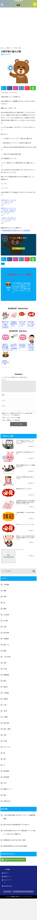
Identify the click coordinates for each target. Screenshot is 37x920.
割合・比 (6, 645)
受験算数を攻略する (15, 896)
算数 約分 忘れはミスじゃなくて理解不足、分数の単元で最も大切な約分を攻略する (9, 210)
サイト (3, 406)
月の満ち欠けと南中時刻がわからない (25, 453)
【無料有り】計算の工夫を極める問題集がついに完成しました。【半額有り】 (5, 348)
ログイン (6, 873)
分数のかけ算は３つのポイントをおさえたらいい (22, 324)
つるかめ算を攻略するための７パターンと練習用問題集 (14, 347)
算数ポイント (7, 789)
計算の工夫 (6, 801)
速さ (4, 759)
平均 (4, 783)
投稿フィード (7, 876)
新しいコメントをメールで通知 (11, 417)
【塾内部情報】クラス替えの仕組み (25, 513)
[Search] (34, 571)
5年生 (5, 711)
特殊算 (5, 699)
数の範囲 (6, 771)
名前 (3, 395)
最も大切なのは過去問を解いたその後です (22, 346)
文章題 (5, 717)
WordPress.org (8, 886)
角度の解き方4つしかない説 (23, 488)
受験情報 (6, 675)
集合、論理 (6, 729)
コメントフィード (8, 881)
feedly (19, 248)
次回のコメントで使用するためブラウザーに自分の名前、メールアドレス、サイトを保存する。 (18, 414)
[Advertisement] (18, 25)
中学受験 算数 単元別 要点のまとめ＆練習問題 (15, 230)
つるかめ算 (6, 657)
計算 (4, 626)
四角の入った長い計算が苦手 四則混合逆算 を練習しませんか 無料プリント (25, 538)
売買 (4, 663)
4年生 (5, 669)
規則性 (5, 687)
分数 (2, 263)
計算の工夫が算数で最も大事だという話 (25, 477)
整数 (4, 651)
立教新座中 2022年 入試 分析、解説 (5, 362)
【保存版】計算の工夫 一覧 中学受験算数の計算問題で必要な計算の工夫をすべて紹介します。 (25, 502)
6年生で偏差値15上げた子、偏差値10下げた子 (25, 466)
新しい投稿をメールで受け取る (11, 420)
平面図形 (6, 639)
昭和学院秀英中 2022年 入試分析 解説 (15, 846)
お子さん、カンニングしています (25, 524)
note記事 (6, 614)
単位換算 (6, 777)
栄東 (4, 596)
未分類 (5, 620)
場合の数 (6, 723)
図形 (4, 681)
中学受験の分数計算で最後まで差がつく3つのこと (14, 324)
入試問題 (6, 584)
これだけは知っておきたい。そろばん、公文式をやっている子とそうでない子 (25, 442)
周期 (4, 590)
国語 (4, 608)
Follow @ (18, 243)
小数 (4, 705)
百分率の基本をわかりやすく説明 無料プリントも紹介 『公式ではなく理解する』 (31, 348)
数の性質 (6, 632)
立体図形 (6, 693)
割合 (4, 795)
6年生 (5, 741)
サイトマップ (19, 549)
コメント (4, 380)
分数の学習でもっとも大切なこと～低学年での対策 (31, 324)
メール (3, 400)
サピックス (6, 747)
